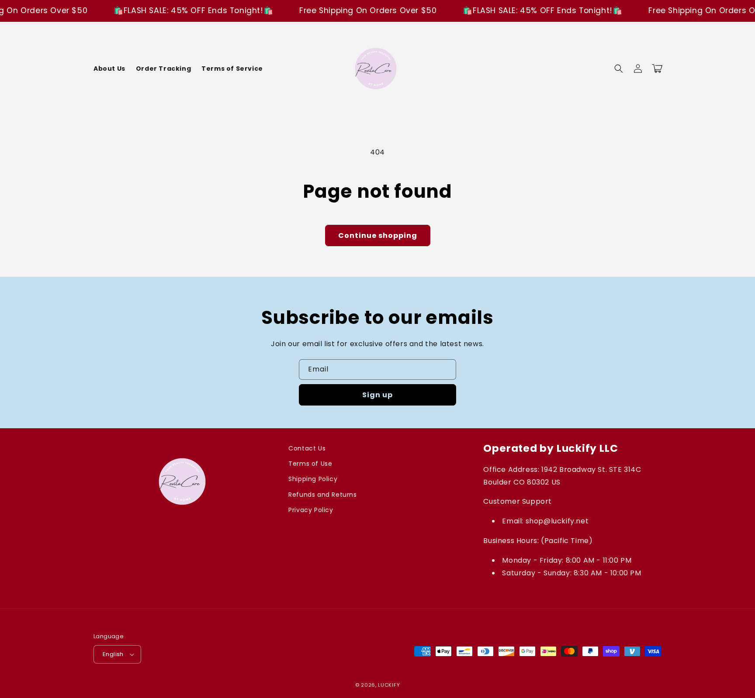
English (113, 654)
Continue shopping (377, 235)
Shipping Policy (312, 479)
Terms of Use (310, 463)
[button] (618, 68)
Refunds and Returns (322, 494)
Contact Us (307, 448)
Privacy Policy (310, 509)
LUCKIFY (389, 684)
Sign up (377, 395)
